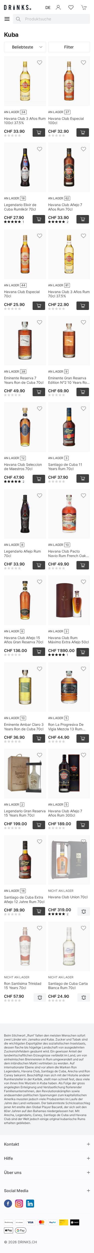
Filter (69, 46)
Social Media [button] (16, 1190)
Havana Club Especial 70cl (22, 294)
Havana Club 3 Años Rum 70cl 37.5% (69, 294)
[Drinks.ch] (17, 7)
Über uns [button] (13, 1172)
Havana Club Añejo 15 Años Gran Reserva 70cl (23, 640)
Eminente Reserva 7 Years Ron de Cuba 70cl (23, 380)
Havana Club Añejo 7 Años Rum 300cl (65, 813)
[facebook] (8, 1204)
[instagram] (19, 1204)
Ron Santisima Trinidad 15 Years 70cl (22, 985)
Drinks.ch (27, 1242)
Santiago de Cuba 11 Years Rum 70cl (65, 466)
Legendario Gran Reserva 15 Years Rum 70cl (25, 813)
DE (48, 7)
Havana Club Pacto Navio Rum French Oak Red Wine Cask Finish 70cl (67, 553)
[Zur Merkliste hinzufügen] (39, 62)
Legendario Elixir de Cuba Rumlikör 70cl (20, 207)
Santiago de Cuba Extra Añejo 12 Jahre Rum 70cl (24, 899)
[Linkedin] (30, 1204)
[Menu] (7, 19)
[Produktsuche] (18, 19)
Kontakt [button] (11, 1144)
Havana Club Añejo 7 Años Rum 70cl (65, 207)
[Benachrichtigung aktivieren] (83, 911)
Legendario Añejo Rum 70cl (22, 553)
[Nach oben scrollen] (79, 1248)
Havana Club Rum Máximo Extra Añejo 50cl (68, 640)
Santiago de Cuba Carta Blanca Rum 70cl (68, 985)
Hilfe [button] (8, 1158)
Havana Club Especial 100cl (66, 120)
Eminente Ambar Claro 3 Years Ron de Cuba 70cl (24, 726)
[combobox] (51, 19)
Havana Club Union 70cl (67, 897)
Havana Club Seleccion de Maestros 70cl (23, 466)
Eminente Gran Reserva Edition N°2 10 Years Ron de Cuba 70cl (68, 380)
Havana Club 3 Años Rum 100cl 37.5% (25, 120)
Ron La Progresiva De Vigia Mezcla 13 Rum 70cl (65, 726)
